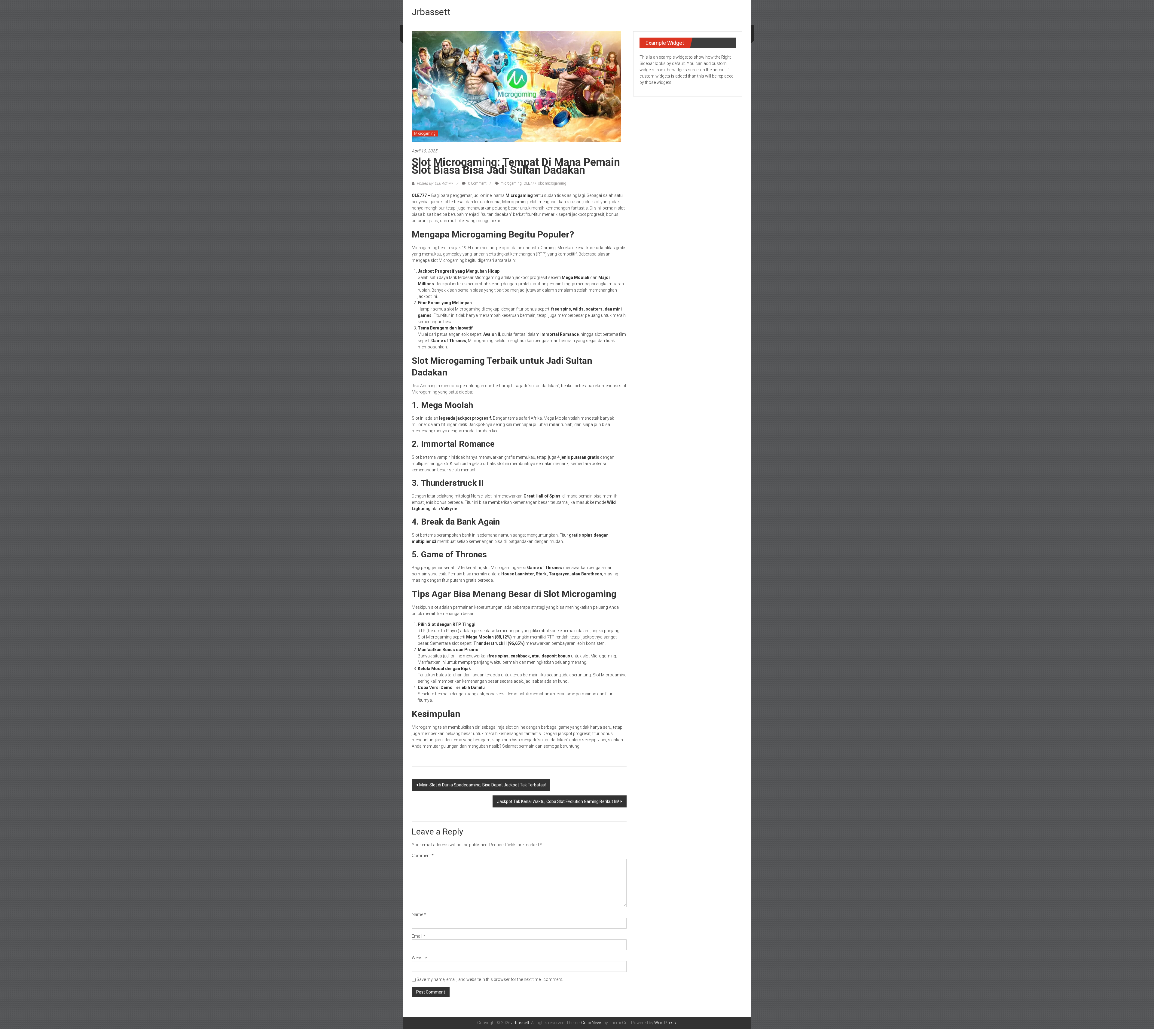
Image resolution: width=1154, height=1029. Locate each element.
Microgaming (424, 133)
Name (419, 914)
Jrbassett (431, 12)
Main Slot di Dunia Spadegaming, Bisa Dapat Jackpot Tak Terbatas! (482, 784)
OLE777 (530, 183)
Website (419, 957)
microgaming (511, 183)
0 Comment (477, 183)
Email (418, 936)
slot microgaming (552, 183)
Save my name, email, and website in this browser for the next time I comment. (490, 979)
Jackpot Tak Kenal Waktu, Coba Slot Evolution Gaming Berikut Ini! (558, 801)
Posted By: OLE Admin (434, 183)
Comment (423, 855)
